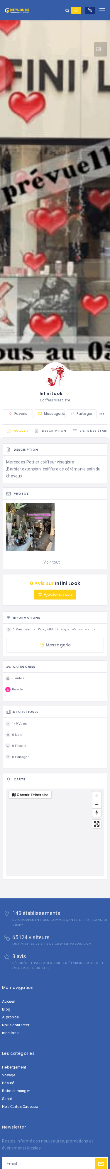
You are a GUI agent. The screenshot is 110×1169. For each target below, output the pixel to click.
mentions (10, 1033)
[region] (55, 832)
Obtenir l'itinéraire (32, 794)
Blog (6, 1009)
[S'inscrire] (90, 10)
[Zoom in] (96, 795)
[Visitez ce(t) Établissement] (100, 49)
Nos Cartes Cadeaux (20, 1106)
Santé (7, 1098)
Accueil (8, 1001)
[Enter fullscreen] (96, 824)
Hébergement (14, 1067)
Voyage (9, 1075)
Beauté (8, 1083)
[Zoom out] (96, 804)
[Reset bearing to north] (96, 812)
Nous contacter (15, 1025)
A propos (10, 1017)
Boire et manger (16, 1091)
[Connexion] (76, 10)
